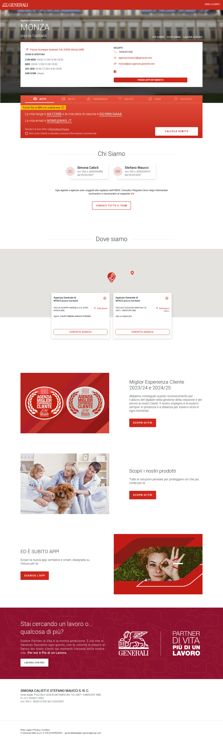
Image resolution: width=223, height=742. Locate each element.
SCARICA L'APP (34, 575)
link (132, 193)
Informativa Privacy (58, 129)
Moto (71, 99)
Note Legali (25, 730)
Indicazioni (102, 308)
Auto (42, 99)
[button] (132, 273)
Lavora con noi (34, 662)
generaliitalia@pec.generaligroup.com (83, 733)
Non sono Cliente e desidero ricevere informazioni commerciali (62, 133)
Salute (128, 99)
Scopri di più (142, 422)
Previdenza (100, 99)
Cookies (46, 730)
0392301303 (126, 51)
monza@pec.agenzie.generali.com (137, 63)
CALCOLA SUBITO (176, 131)
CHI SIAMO (158, 37)
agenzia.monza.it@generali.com (135, 57)
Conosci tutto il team (111, 205)
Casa (157, 99)
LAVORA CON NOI (193, 37)
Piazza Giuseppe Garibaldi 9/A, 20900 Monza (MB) (57, 49)
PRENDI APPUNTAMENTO (151, 80)
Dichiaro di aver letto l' (47, 129)
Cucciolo (186, 99)
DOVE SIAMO (174, 37)
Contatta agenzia (80, 332)
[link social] (115, 71)
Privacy (36, 730)
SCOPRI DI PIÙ (142, 495)
